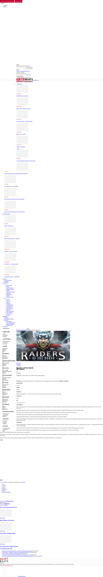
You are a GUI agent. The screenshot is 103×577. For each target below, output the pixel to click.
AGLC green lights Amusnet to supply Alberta (26, 160)
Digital (4, 407)
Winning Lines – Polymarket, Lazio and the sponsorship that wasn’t (16, 552)
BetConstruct (9, 285)
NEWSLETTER (18, 1)
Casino (3, 486)
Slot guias (5, 343)
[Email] (34, 377)
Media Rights (5, 400)
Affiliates (5, 336)
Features (4, 279)
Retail (4, 351)
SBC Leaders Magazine (9, 319)
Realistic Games (9, 308)
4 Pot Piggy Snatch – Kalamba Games (24, 121)
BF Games (26, 330)
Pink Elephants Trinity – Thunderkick (11, 276)
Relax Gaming (9, 312)
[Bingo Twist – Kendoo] (22, 130)
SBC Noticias (4, 573)
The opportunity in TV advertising (11, 186)
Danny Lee (18, 372)
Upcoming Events (6, 428)
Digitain (8, 290)
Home (17, 330)
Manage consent (21, 576)
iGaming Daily (9, 321)
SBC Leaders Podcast (10, 322)
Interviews (6, 281)
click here (23, 482)
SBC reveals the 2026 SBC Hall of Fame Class (11, 553)
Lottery (4, 365)
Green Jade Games (10, 291)
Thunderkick (6, 274)
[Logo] (20, 81)
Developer (21, 330)
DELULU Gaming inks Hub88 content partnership (14, 211)
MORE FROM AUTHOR (12, 507)
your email (28, 75)
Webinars (6, 317)
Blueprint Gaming (10, 289)
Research (5, 416)
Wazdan (8, 315)
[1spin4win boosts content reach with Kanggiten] (10, 195)
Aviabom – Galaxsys (20, 146)
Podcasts (6, 320)
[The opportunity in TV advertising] (10, 182)
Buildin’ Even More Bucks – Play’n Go (11, 238)
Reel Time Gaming (10, 311)
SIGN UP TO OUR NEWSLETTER (7, 1)
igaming (3, 488)
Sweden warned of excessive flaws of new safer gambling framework (16, 550)
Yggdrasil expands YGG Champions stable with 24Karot (16, 173)
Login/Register (6, 413)
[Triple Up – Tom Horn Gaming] (10, 247)
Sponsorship (5, 399)
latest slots (4, 489)
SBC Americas (5, 574)
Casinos (4, 372)
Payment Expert (5, 570)
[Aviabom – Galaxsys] (22, 143)
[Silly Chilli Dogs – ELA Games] (22, 92)
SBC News (4, 571)
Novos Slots (5, 342)
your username (29, 67)
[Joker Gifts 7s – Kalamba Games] (10, 260)
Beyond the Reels (8, 280)
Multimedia (5, 316)
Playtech (8, 303)
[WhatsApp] (26, 377)
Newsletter (5, 326)
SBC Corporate (5, 567)
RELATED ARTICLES (4, 507)
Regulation (5, 335)
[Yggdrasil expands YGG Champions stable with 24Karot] (22, 170)
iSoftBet (8, 295)
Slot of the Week (6, 214)
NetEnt (7, 299)
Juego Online (5, 370)
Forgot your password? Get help (22, 71)
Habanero (8, 293)
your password (29, 68)
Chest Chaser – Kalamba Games (23, 108)
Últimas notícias (6, 341)
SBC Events (4, 569)
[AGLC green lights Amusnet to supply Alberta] (22, 157)
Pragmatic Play (9, 306)
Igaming (4, 355)
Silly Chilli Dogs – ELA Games (22, 95)
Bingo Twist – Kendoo (20, 134)
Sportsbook (5, 348)
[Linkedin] (30, 377)
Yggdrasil (6, 171)
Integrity (5, 401)
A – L (5, 284)
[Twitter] (22, 377)
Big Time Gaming (10, 288)
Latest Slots (19, 84)
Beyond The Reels (10, 324)
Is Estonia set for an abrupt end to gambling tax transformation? (15, 554)
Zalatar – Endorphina (8, 225)
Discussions (5, 415)
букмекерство (6, 384)
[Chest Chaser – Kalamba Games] (22, 105)
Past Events (5, 429)
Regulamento (5, 380)
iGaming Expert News (7, 548)
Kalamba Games (10, 297)
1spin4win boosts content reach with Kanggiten (14, 199)
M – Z (5, 298)
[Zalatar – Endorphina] (10, 222)
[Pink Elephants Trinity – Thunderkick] (10, 273)
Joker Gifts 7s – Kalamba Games (11, 264)
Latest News (5, 358)
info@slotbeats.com (9, 565)
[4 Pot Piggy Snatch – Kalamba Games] (22, 117)
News (18, 149)
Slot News (18, 158)
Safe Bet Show (9, 325)
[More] (38, 377)
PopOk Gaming (9, 304)
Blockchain (5, 393)
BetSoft (8, 286)
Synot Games (9, 313)
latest (47, 381)
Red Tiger (8, 310)
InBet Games (9, 294)
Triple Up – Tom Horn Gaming (10, 251)
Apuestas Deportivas (7, 371)
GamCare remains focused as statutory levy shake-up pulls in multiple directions (18, 556)
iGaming (4, 349)
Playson (8, 302)
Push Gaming (9, 307)
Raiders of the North (6, 492)
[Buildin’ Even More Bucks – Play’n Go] (10, 235)
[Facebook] (18, 377)
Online (3, 490)
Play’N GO (6, 236)
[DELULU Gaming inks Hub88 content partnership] (10, 208)
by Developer (5, 282)
